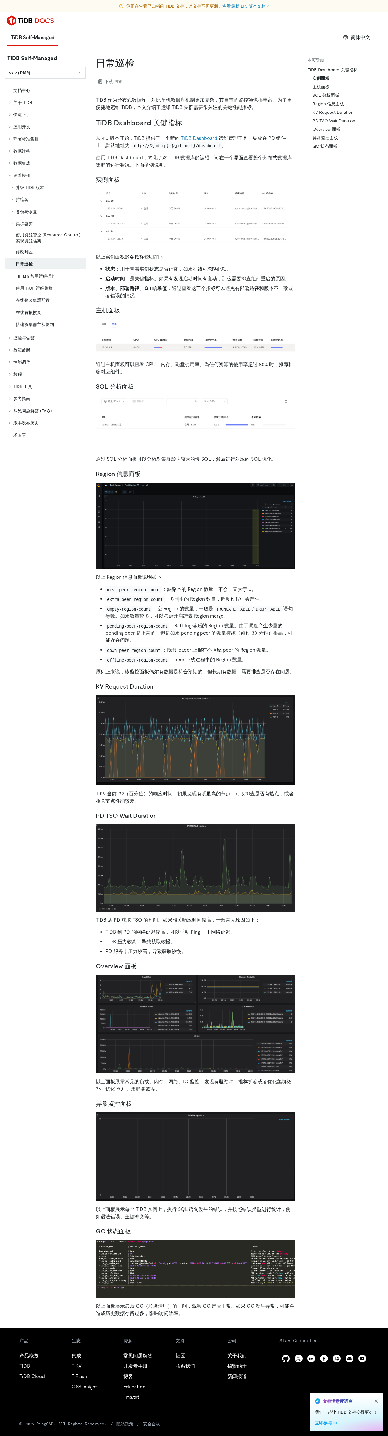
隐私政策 (124, 1423)
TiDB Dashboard (199, 138)
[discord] (349, 1358)
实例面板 (321, 78)
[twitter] (298, 1358)
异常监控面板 (325, 137)
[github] (285, 1358)
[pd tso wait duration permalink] (161, 816)
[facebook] (324, 1358)
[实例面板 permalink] (125, 180)
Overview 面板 (326, 129)
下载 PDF (113, 81)
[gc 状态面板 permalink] (135, 1231)
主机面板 (321, 86)
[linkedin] (311, 1358)
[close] (376, 1401)
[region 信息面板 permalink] (145, 474)
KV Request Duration (333, 112)
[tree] (45, 262)
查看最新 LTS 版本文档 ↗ (245, 6)
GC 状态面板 (325, 146)
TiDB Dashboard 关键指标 (333, 69)
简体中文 (360, 37)
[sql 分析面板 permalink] (138, 386)
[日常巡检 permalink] (139, 63)
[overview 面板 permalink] (141, 966)
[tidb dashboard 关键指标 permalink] (187, 122)
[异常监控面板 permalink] (137, 1104)
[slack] (336, 1358)
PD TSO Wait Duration (334, 120)
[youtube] (362, 1358)
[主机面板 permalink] (125, 310)
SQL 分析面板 (326, 95)
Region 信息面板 (328, 103)
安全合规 (151, 1423)
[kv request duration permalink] (158, 686)
